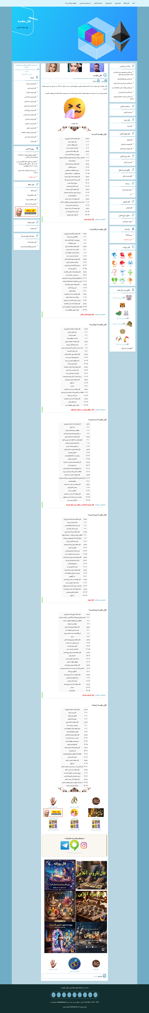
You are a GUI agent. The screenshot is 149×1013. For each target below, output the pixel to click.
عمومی (95, 976)
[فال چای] (91, 937)
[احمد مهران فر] (97, 68)
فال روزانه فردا (31, 242)
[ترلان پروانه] (75, 68)
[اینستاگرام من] (80, 994)
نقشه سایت (66, 1006)
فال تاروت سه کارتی (30, 101)
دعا (131, 194)
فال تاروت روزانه (31, 83)
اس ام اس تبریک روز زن (125, 92)
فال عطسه (24, 21)
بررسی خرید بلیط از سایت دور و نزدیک (28, 171)
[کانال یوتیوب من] (59, 994)
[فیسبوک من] (85, 994)
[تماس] (74, 994)
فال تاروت (118, 3)
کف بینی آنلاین (128, 162)
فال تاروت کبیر (31, 87)
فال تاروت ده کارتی (30, 123)
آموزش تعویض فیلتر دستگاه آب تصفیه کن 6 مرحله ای (28, 156)
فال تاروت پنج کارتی (30, 110)
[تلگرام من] (90, 994)
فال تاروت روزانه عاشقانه (28, 132)
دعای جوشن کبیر (127, 189)
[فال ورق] (60, 937)
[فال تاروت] (91, 875)
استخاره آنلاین (98, 3)
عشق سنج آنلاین (127, 221)
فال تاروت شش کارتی (29, 114)
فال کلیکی (129, 207)
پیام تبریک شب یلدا (30, 203)
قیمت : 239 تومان (26, 69)
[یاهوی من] (95, 994)
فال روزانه (108, 3)
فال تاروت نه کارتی (30, 119)
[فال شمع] (60, 906)
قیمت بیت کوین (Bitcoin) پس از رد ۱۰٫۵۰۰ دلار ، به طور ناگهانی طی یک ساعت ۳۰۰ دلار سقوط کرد (27, 163)
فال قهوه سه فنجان (126, 144)
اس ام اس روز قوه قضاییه (124, 78)
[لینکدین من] (54, 994)
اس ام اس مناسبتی (85, 3)
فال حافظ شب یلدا (31, 199)
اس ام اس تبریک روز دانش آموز (123, 83)
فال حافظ (126, 3)
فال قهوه (129, 139)
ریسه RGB (129, 235)
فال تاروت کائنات (31, 92)
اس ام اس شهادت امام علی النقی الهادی (124, 97)
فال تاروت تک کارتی (30, 96)
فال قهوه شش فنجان (126, 148)
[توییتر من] (69, 994)
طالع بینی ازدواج (127, 175)
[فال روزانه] (60, 875)
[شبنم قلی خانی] (53, 68)
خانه (133, 3)
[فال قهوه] (91, 906)
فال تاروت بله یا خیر (30, 136)
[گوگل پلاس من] (64, 994)
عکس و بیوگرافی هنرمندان (28, 246)
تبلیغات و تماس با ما (70, 3)
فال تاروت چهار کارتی (30, 105)
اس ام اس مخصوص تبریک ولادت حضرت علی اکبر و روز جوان (123, 73)
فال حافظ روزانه (31, 195)
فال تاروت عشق (31, 127)
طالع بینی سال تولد (126, 348)
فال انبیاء (129, 126)
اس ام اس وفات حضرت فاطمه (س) (122, 87)
